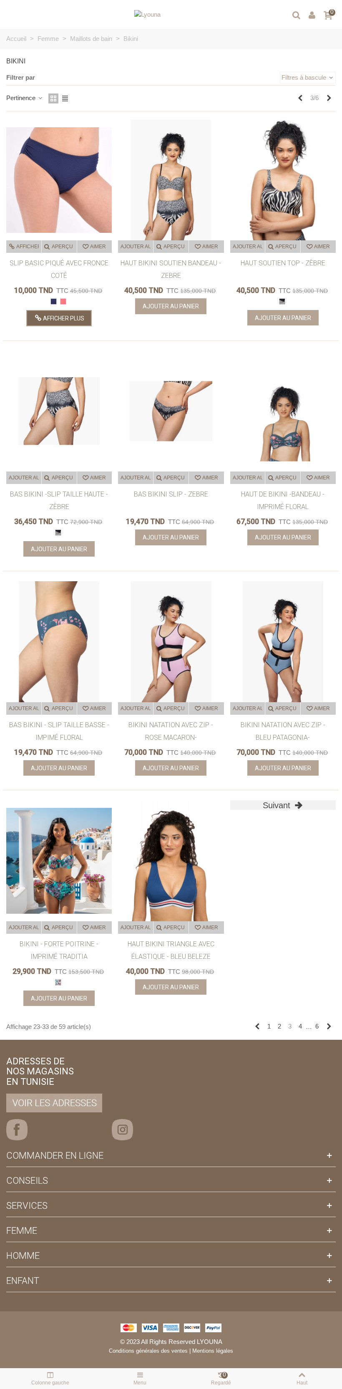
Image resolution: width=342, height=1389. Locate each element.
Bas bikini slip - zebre (171, 494)
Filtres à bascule (305, 77)
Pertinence (21, 97)
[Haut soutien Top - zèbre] (283, 180)
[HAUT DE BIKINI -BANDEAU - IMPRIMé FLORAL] (283, 411)
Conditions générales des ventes (148, 1351)
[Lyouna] (147, 14)
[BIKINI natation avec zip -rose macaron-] (171, 641)
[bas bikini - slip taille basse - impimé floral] (59, 641)
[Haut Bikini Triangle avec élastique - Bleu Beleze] (171, 860)
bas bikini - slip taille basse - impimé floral (59, 731)
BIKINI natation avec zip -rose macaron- (170, 731)
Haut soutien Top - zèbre (283, 263)
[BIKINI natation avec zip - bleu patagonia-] (283, 641)
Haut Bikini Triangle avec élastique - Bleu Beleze (171, 950)
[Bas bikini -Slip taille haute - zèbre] (59, 411)
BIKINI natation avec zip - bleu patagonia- (283, 731)
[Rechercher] (296, 15)
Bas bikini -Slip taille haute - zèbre (59, 500)
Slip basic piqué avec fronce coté (59, 269)
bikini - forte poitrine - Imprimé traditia (59, 950)
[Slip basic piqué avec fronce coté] (59, 180)
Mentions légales (212, 1351)
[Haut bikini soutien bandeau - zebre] (171, 180)
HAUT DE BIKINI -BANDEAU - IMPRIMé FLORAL (282, 500)
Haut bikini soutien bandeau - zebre (171, 269)
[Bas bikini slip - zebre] (171, 411)
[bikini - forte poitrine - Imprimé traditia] (59, 860)
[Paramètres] (312, 15)
